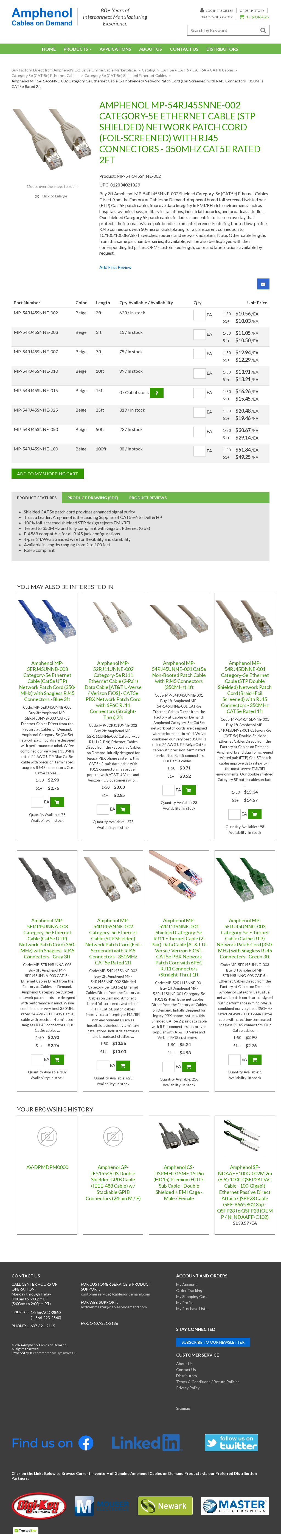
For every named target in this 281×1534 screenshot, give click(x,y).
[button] (253, 17)
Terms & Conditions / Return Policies (208, 1381)
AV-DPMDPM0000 (47, 1167)
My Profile (184, 1302)
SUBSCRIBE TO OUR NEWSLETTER (213, 1342)
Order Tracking (189, 1290)
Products (76, 48)
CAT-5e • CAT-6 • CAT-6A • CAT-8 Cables (197, 70)
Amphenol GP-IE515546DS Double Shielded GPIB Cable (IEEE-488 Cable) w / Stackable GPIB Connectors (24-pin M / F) (113, 1182)
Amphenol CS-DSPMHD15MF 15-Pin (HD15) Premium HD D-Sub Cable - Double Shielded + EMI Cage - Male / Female (178, 1182)
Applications (115, 48)
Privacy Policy (187, 1387)
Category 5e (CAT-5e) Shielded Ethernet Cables (126, 75)
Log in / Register (219, 10)
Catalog (148, 70)
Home (49, 48)
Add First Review (115, 267)
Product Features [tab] (37, 497)
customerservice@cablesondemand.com (115, 1294)
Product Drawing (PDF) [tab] (93, 497)
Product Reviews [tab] (148, 497)
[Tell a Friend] (263, 283)
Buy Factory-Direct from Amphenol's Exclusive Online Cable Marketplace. (74, 70)
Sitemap (183, 1408)
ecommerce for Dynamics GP (54, 1353)
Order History (252, 10)
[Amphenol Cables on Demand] (42, 16)
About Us (150, 48)
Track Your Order (217, 17)
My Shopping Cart (191, 1296)
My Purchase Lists (191, 1308)
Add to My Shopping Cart (47, 473)
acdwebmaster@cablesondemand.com (114, 1307)
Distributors (222, 48)
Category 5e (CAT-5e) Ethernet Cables (45, 75)
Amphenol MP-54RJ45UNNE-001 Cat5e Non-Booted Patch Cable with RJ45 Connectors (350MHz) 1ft (179, 675)
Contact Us (184, 48)
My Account (186, 1284)
